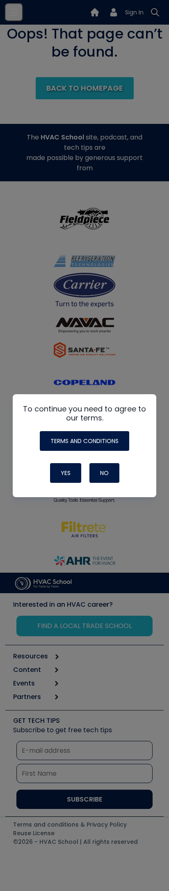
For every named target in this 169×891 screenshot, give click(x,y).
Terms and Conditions (84, 441)
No (104, 473)
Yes (66, 473)
